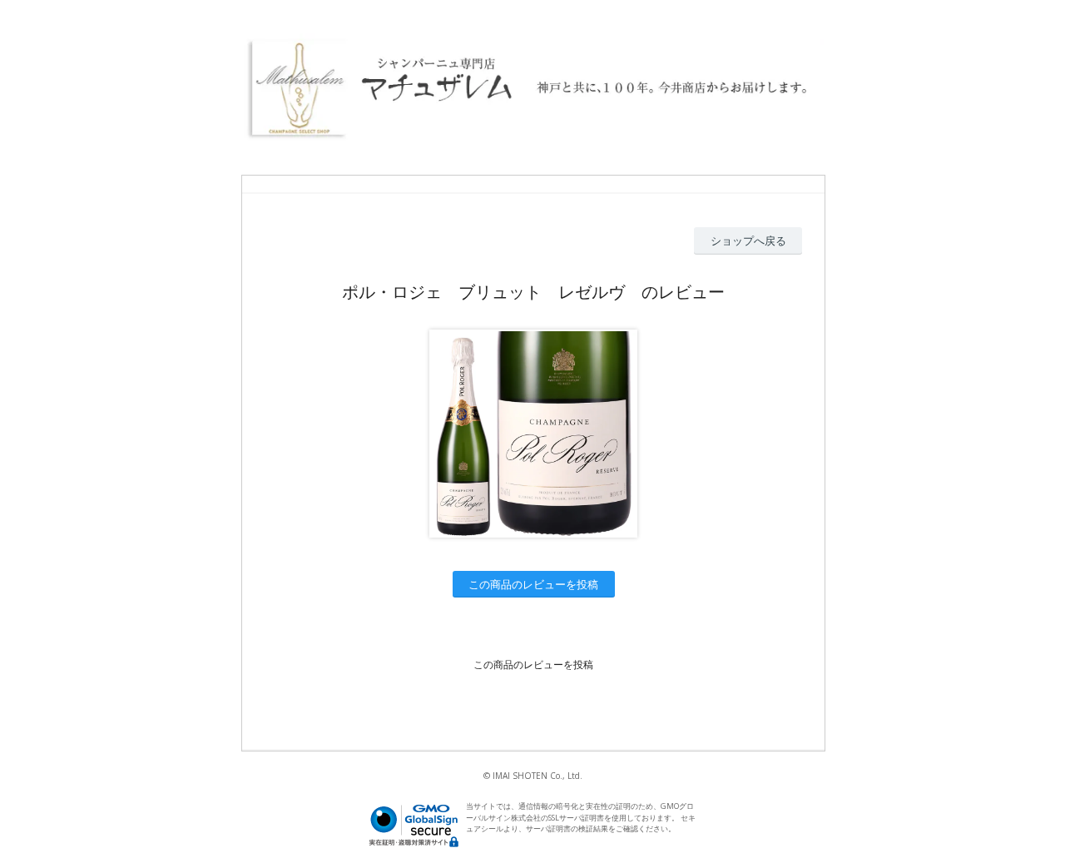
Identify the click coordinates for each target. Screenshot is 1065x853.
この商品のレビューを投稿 (533, 584)
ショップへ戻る (748, 240)
